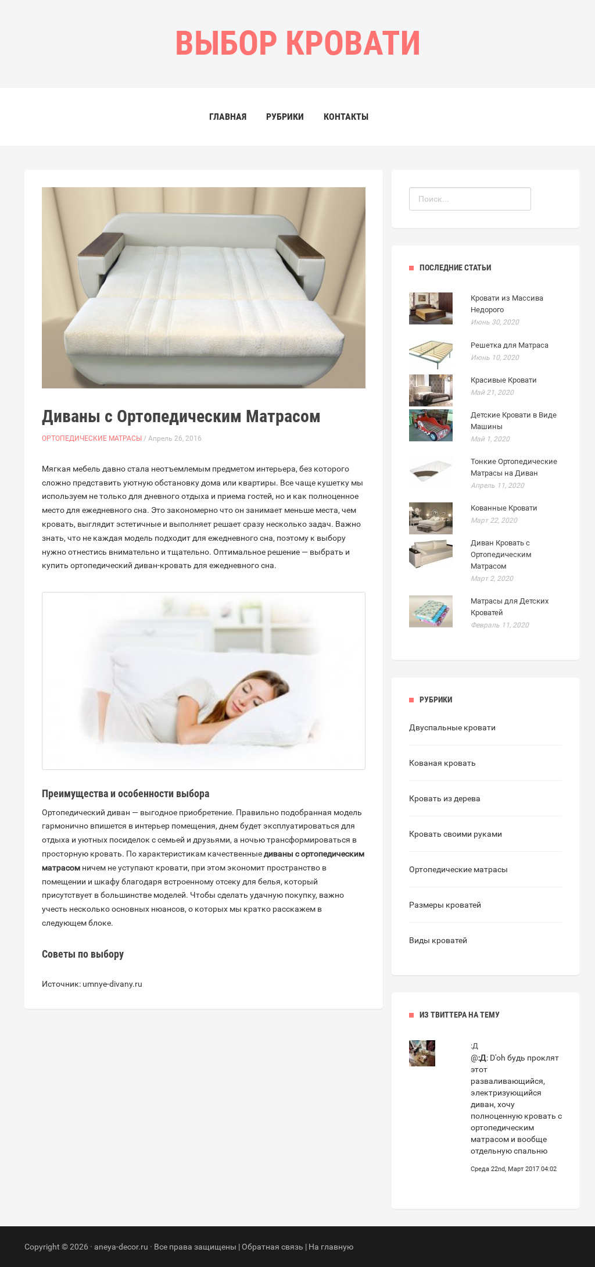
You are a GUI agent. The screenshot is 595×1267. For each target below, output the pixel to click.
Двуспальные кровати (452, 727)
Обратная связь (272, 1246)
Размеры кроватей (445, 904)
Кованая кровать (442, 763)
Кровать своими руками (455, 833)
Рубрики (285, 116)
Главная (227, 116)
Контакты (346, 116)
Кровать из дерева (445, 798)
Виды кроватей (438, 940)
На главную (331, 1246)
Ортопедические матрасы (92, 438)
